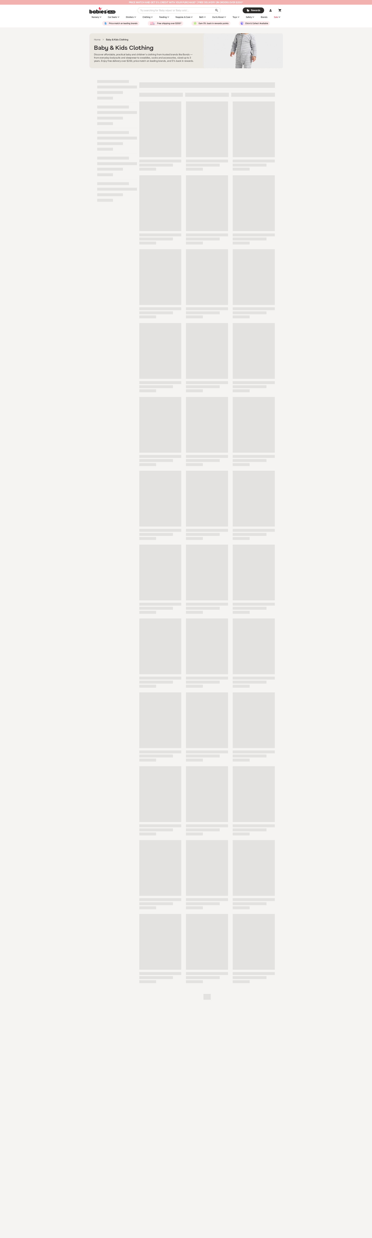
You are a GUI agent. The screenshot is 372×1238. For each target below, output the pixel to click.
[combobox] (179, 10)
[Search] (216, 10)
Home (97, 39)
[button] (270, 10)
